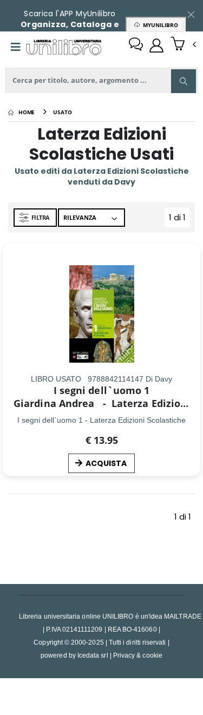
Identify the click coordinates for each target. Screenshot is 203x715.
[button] (183, 45)
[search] (183, 81)
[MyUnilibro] (156, 45)
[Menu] (15, 47)
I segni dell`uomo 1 (102, 390)
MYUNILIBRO (159, 25)
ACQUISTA (106, 463)
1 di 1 (179, 219)
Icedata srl (92, 655)
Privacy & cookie (137, 655)
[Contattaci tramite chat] (136, 45)
